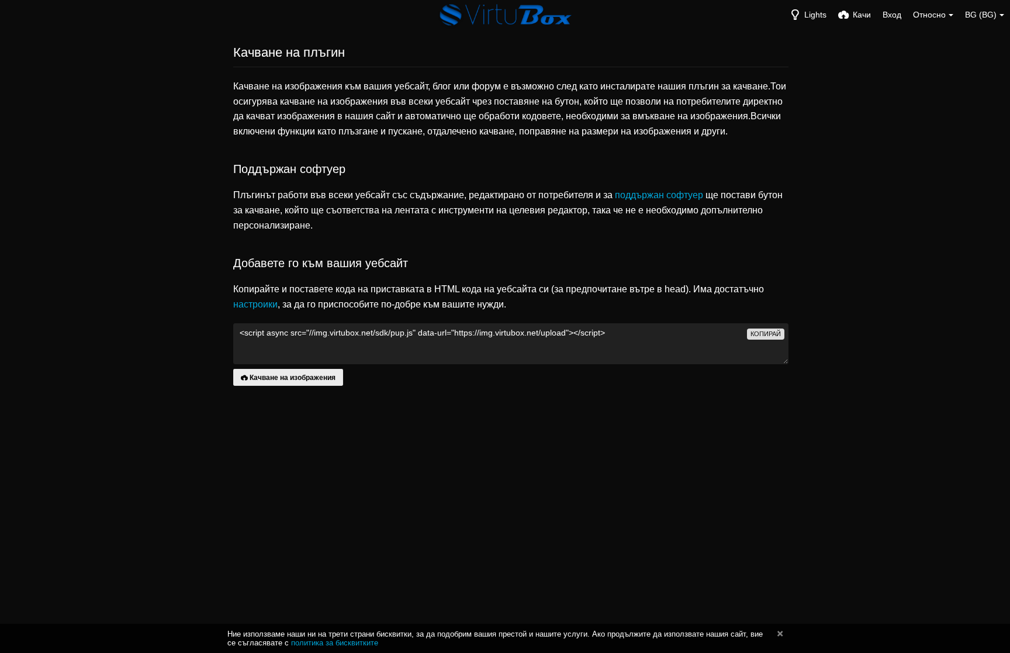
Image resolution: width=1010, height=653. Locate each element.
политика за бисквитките (334, 642)
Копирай (765, 333)
